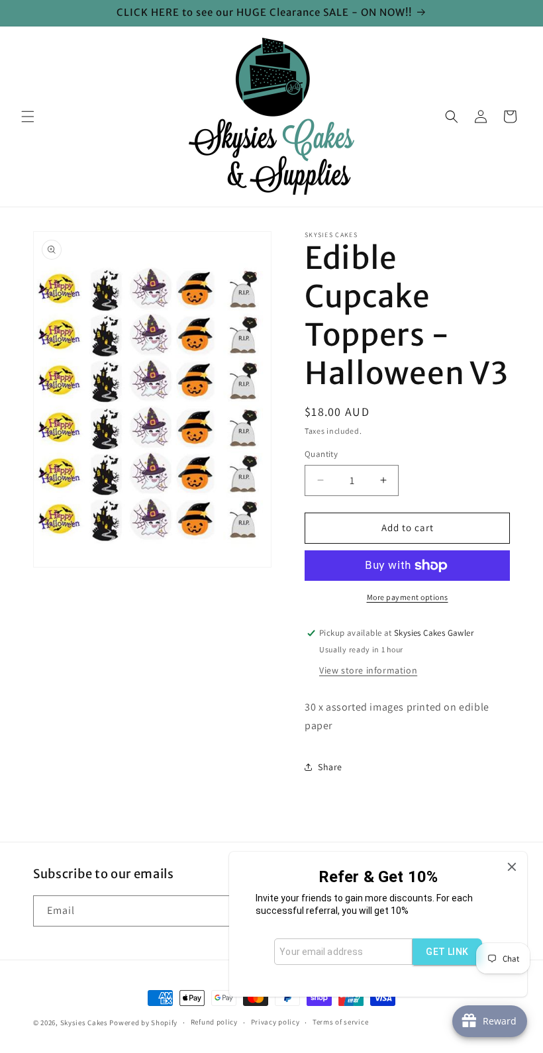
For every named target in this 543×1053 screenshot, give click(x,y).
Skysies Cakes (84, 1022)
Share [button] (330, 767)
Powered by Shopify (143, 1022)
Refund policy (214, 1022)
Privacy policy (275, 1022)
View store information (368, 670)
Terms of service (340, 1022)
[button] (27, 116)
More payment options (407, 597)
